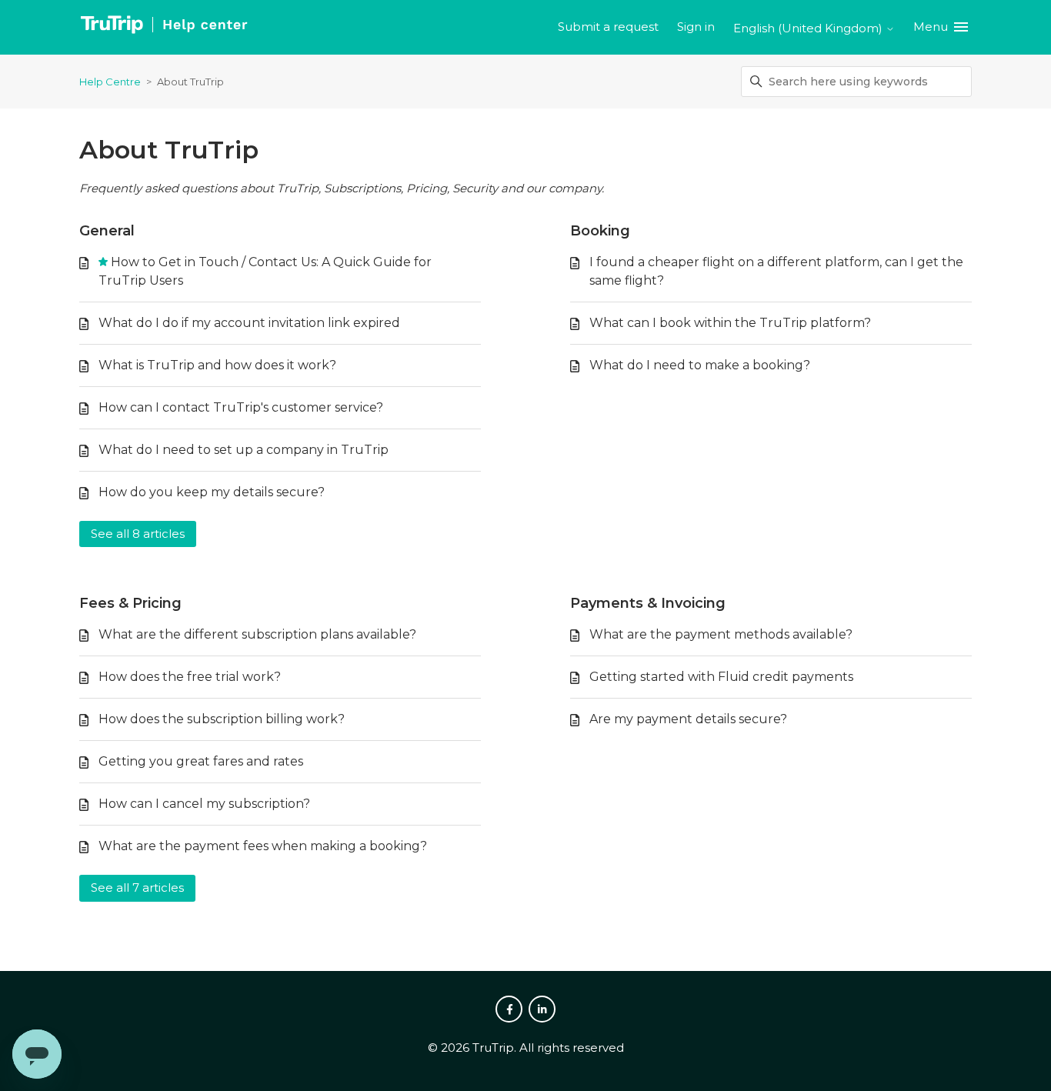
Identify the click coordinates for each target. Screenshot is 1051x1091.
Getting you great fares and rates (200, 761)
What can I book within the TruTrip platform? (730, 322)
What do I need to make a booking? (699, 365)
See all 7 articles (137, 887)
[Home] (163, 27)
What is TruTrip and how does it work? (217, 365)
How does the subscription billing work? (221, 719)
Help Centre (110, 81)
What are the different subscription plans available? (257, 634)
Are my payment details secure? (688, 719)
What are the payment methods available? (720, 634)
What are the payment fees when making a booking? (262, 846)
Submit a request (608, 26)
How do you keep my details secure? (211, 492)
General (107, 230)
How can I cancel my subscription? (204, 803)
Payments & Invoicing (648, 603)
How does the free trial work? (189, 676)
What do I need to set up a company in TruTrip (243, 449)
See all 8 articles (138, 533)
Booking (600, 230)
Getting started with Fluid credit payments (721, 676)
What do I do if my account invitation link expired (249, 322)
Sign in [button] (696, 26)
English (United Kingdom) (809, 28)
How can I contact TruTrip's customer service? (240, 407)
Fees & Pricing (130, 603)
